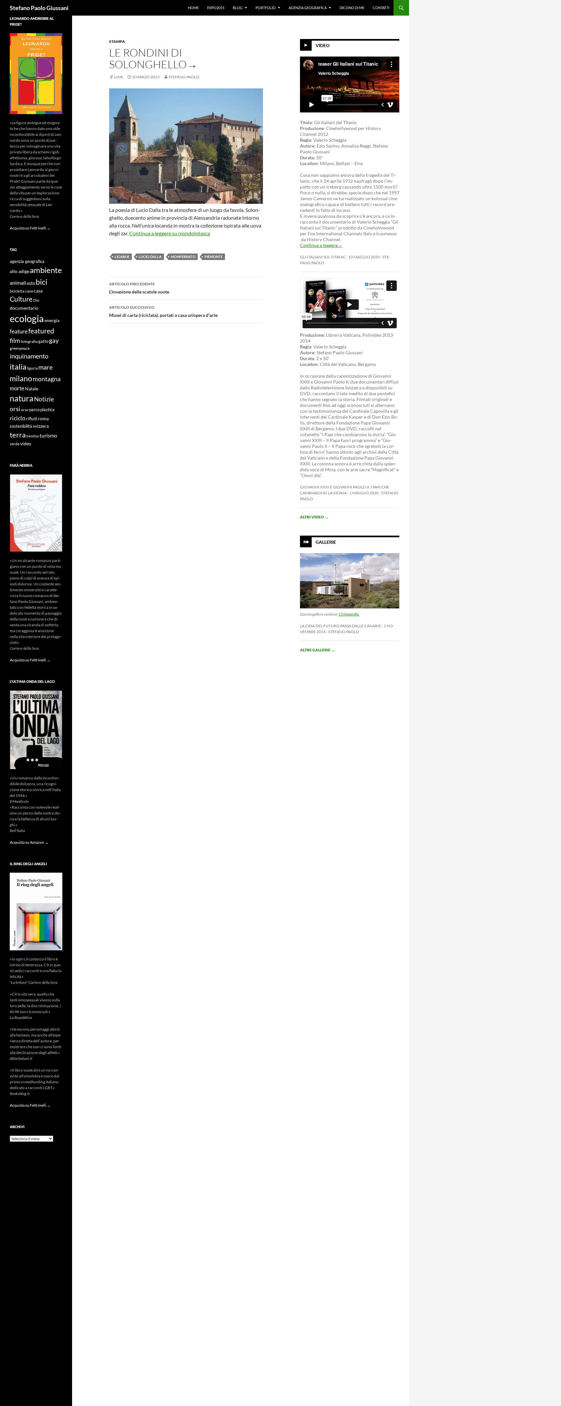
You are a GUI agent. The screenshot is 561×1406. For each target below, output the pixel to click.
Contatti (381, 8)
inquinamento (29, 356)
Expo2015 (215, 8)
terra (18, 434)
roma (43, 418)
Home (193, 8)
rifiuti (31, 418)
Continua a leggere (321, 245)
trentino (32, 436)
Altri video (314, 516)
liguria (32, 368)
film (15, 340)
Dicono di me (352, 8)
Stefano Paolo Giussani (39, 7)
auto (31, 283)
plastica (47, 409)
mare (45, 367)
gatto (43, 341)
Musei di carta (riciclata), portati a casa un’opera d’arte (163, 311)
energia (51, 320)
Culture (21, 299)
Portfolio (266, 8)
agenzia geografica (27, 261)
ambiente (46, 270)
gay (54, 340)
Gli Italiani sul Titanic (323, 256)
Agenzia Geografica (308, 8)
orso (25, 409)
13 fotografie (348, 614)
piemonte (214, 256)
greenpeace (20, 348)
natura (21, 398)
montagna (47, 379)
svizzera (41, 426)
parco (34, 409)
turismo (48, 435)
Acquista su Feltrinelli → (30, 228)
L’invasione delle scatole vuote (139, 287)
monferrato (183, 256)
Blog (238, 8)
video (25, 443)
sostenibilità (21, 426)
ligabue (122, 256)
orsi (15, 408)
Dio (36, 300)
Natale (31, 388)
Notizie (44, 399)
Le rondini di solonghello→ (153, 58)
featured (41, 331)
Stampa (117, 41)
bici (41, 281)
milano (21, 378)
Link (118, 76)
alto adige (19, 271)
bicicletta (17, 291)
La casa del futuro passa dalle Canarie (340, 625)
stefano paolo (183, 76)
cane (29, 291)
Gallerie (326, 542)
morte (17, 388)
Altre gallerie (317, 649)
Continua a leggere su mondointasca (169, 233)
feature (19, 331)
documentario (24, 308)
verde (14, 443)
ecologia (27, 318)
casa (38, 290)
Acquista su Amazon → (29, 842)
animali (18, 283)
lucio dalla (150, 256)
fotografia (29, 341)
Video (323, 45)
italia (18, 366)
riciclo (17, 418)
